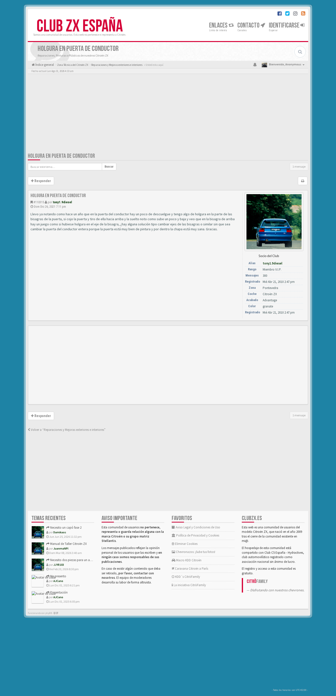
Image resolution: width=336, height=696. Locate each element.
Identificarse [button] (284, 25)
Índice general (44, 65)
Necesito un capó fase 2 (65, 527)
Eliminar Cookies (186, 544)
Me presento (57, 576)
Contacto (248, 25)
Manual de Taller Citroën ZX (68, 544)
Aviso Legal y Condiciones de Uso (197, 527)
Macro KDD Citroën (188, 560)
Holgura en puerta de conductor (61, 156)
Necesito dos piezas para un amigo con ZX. (78, 560)
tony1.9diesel (62, 202)
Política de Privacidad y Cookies (197, 535)
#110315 (38, 202)
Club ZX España (80, 26)
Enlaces (219, 25)
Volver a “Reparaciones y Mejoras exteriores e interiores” (68, 430)
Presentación (58, 592)
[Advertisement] (168, 114)
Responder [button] (42, 181)
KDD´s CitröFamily (187, 577)
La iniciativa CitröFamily (189, 585)
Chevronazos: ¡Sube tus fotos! (195, 552)
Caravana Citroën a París (191, 568)
